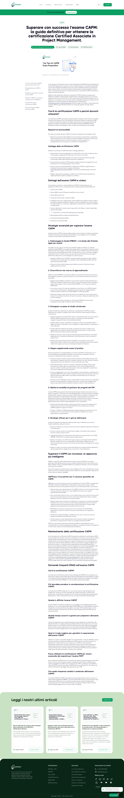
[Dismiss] (121, 789)
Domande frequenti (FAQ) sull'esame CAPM (32, 108)
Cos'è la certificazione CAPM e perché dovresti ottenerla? (33, 84)
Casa (40, 4)
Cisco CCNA (51, 774)
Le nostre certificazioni (78, 769)
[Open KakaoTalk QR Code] (106, 783)
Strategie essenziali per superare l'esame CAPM (34, 93)
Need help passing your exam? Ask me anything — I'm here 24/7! (112, 789)
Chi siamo (48, 4)
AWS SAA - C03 (52, 769)
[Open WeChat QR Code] (101, 783)
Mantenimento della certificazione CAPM (30, 103)
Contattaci (107, 4)
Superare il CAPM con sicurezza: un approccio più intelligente (33, 98)
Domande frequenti (77, 774)
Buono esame (58, 4)
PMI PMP (50, 772)
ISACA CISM (51, 780)
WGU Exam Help (52, 782)
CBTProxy (51, 483)
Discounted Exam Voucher (79, 772)
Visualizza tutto (107, 699)
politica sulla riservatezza (78, 777)
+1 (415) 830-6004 (102, 769)
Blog (77, 4)
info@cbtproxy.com (102, 772)
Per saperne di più (34, 749)
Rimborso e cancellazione (79, 782)
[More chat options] (121, 795)
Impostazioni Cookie (77, 785)
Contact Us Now (71, 12)
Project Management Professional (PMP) (61, 169)
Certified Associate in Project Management (60, 103)
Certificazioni (69, 4)
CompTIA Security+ (53, 777)
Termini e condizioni (77, 780)
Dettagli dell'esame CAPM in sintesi (33, 88)
